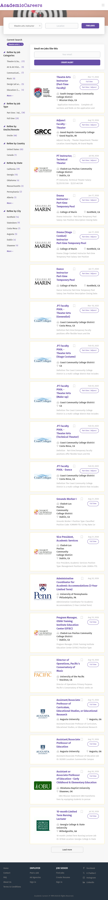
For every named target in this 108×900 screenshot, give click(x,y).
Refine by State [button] (14, 163)
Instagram (91, 878)
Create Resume (63, 877)
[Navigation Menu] (103, 5)
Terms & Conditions (12, 887)
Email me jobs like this (46, 48)
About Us (7, 882)
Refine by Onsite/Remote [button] (11, 128)
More (9, 95)
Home (6, 868)
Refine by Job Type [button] (11, 105)
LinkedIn (90, 882)
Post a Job (34, 873)
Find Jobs (90, 25)
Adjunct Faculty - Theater (61, 124)
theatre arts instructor (16, 44)
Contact (6, 873)
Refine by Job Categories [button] (11, 54)
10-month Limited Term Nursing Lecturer (67, 815)
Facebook (90, 868)
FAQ (5, 877)
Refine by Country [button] (15, 143)
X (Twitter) (91, 873)
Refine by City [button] (13, 211)
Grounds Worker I (66, 499)
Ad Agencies (35, 877)
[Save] (74, 77)
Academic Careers (41, 896)
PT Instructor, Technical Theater (64, 159)
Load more (67, 850)
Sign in (33, 882)
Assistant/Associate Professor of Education (68, 743)
